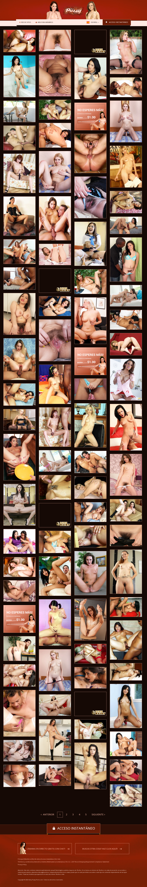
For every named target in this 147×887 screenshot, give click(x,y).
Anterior (48, 814)
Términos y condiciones (25, 862)
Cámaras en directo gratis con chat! (46, 848)
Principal (20, 859)
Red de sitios (26, 22)
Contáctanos (60, 862)
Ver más (57, 859)
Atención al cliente (40, 862)
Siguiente (97, 814)
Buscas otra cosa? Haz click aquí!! (99, 848)
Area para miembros (45, 22)
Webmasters (51, 862)
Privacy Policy (22, 865)
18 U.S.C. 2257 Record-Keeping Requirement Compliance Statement (87, 862)
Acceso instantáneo (118, 22)
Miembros (27, 859)
